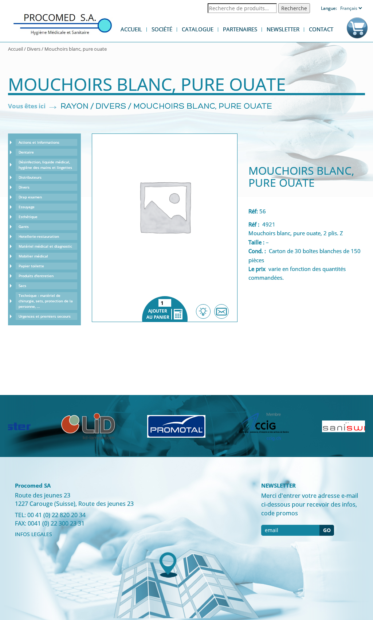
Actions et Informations (39, 142)
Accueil (131, 29)
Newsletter (283, 29)
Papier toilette (31, 265)
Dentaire (26, 152)
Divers (33, 49)
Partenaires (240, 29)
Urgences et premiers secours (45, 316)
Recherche (294, 8)
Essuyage (27, 206)
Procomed (62, 24)
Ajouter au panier (165, 309)
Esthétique (28, 216)
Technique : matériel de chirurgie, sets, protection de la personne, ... (46, 301)
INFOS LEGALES (33, 534)
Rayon (74, 106)
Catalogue (197, 29)
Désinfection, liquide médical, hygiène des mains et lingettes (45, 164)
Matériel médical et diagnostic (45, 246)
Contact (321, 29)
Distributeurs (30, 177)
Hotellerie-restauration (39, 236)
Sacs (22, 285)
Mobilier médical (33, 256)
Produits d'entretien (36, 275)
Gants (24, 226)
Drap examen (30, 196)
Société (162, 29)
